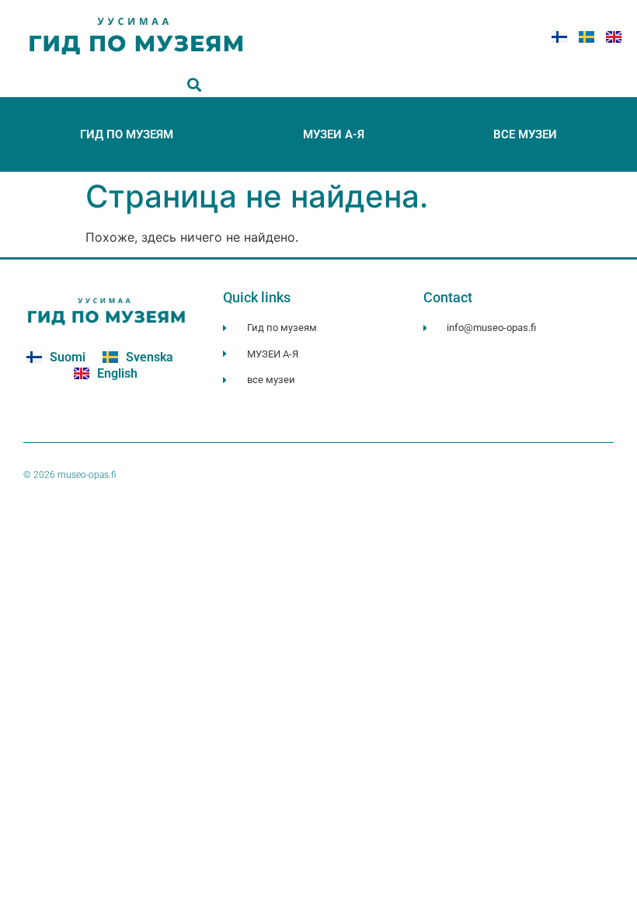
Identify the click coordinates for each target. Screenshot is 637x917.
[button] (194, 84)
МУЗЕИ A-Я (333, 134)
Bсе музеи (525, 134)
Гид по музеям (126, 134)
